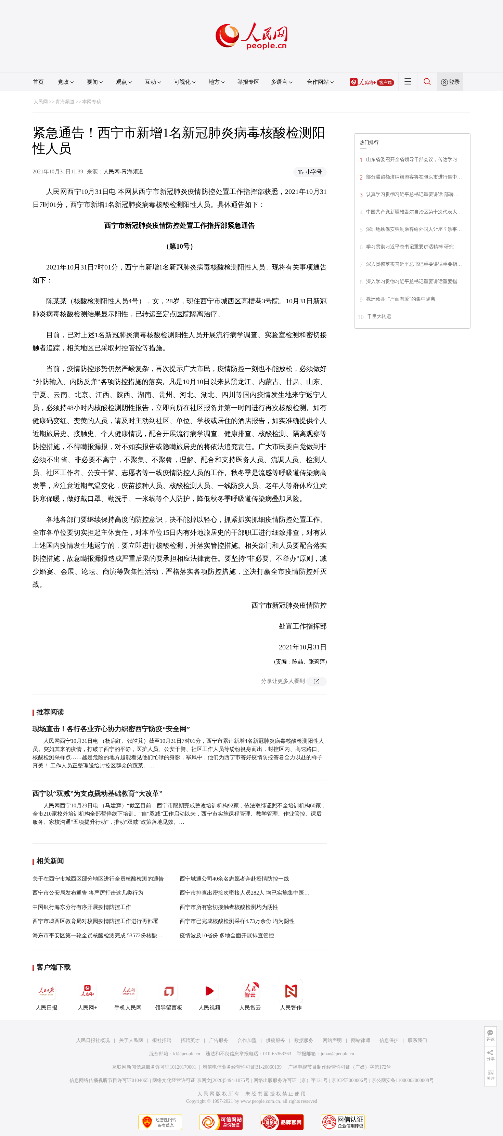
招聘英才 (190, 1040)
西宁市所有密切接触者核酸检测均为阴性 (229, 907)
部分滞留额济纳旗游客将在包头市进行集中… (414, 177)
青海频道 (65, 101)
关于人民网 (131, 1040)
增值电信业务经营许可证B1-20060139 (242, 1067)
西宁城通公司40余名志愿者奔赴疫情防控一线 (234, 879)
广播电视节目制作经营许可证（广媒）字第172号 (339, 1067)
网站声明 (332, 1040)
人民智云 (250, 1007)
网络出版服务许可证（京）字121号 (291, 1080)
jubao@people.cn (337, 1053)
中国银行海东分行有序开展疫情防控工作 (82, 907)
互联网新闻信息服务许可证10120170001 (154, 1067)
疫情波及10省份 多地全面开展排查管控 (227, 935)
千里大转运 (379, 316)
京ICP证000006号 (350, 1080)
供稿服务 (275, 1040)
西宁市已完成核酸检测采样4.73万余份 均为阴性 (237, 921)
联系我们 (417, 1040)
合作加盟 (247, 1040)
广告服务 (218, 1040)
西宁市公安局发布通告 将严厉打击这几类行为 (88, 893)
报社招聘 (161, 1040)
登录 (454, 82)
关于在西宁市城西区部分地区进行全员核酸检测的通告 (98, 879)
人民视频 (209, 1007)
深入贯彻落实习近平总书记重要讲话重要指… (414, 264)
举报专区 (248, 82)
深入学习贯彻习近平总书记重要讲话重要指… (414, 281)
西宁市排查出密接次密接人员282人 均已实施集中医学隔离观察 (256, 893)
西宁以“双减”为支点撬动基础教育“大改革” (98, 793)
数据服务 (303, 1040)
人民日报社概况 (93, 1040)
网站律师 (360, 1040)
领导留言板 (168, 1007)
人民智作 (291, 1007)
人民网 (41, 101)
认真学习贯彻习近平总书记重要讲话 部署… (412, 194)
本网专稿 (91, 101)
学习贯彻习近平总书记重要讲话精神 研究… (412, 246)
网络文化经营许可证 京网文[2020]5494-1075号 (201, 1080)
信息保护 (389, 1040)
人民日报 (46, 1007)
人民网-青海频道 (123, 171)
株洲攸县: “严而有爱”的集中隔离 (400, 299)
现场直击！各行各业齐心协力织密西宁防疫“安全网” (111, 728)
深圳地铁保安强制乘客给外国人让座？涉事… (414, 229)
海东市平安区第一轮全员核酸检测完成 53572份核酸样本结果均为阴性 (117, 935)
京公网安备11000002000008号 (403, 1080)
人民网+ (87, 1007)
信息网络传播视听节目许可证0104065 (109, 1080)
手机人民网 (128, 1007)
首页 (38, 82)
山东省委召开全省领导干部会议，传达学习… (414, 159)
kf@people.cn (186, 1053)
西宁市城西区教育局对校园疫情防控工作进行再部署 (95, 921)
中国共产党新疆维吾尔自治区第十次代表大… (414, 211)
